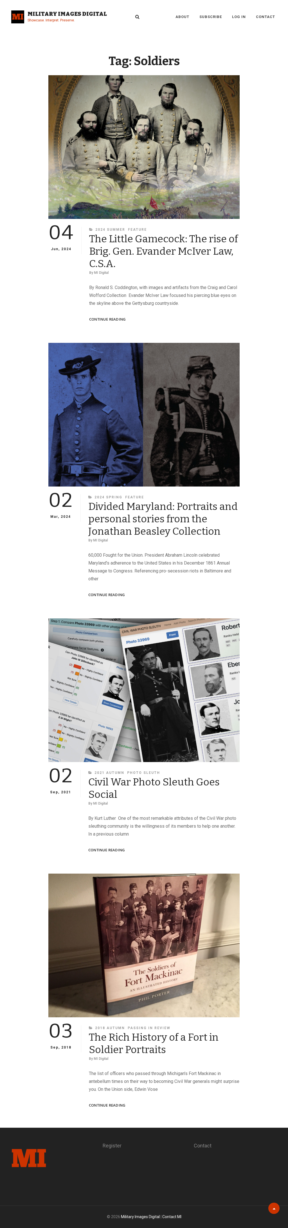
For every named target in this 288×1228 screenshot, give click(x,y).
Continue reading (107, 319)
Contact (265, 17)
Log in (239, 17)
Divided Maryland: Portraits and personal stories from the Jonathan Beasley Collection (163, 519)
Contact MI (171, 1216)
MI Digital (101, 273)
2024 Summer (110, 230)
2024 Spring (108, 497)
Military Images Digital (67, 13)
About (182, 17)
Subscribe (210, 17)
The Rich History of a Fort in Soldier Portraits (154, 1043)
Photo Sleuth (143, 773)
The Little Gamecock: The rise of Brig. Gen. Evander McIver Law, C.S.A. (163, 251)
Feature (137, 230)
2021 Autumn (109, 773)
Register (112, 1146)
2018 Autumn (110, 1028)
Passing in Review (149, 1028)
